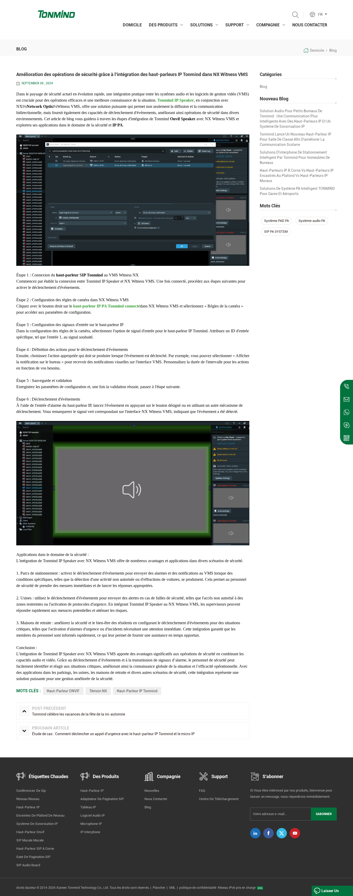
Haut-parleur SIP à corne (35, 848)
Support (234, 24)
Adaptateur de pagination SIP (102, 799)
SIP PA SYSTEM (276, 232)
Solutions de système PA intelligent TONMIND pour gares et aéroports (297, 191)
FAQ (202, 791)
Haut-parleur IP (28, 807)
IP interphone (90, 832)
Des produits (163, 24)
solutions (201, 24)
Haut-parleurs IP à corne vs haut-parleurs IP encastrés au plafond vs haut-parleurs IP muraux (297, 175)
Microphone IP (91, 824)
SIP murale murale (30, 840)
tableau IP (88, 807)
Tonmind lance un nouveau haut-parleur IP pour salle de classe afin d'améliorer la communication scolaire (295, 139)
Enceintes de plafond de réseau (40, 815)
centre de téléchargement (219, 799)
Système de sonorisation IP (37, 824)
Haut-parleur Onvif (30, 832)
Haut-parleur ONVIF (63, 691)
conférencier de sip (31, 791)
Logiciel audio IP (92, 815)
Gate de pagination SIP (33, 857)
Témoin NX (98, 691)
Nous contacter (309, 24)
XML (172, 888)
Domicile (132, 24)
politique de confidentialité (197, 888)
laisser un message (330, 892)
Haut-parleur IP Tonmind (137, 691)
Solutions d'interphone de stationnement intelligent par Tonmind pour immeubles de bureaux (295, 157)
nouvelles (151, 791)
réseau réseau (27, 799)
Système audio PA (311, 221)
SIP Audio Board (28, 865)
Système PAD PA (276, 221)
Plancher (159, 888)
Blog (263, 87)
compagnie (268, 24)
